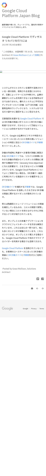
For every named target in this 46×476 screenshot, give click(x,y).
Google (26, 308)
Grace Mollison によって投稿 (26, 54)
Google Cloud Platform (30, 118)
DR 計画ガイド (28, 142)
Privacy (34, 308)
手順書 (40, 142)
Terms (41, 308)
